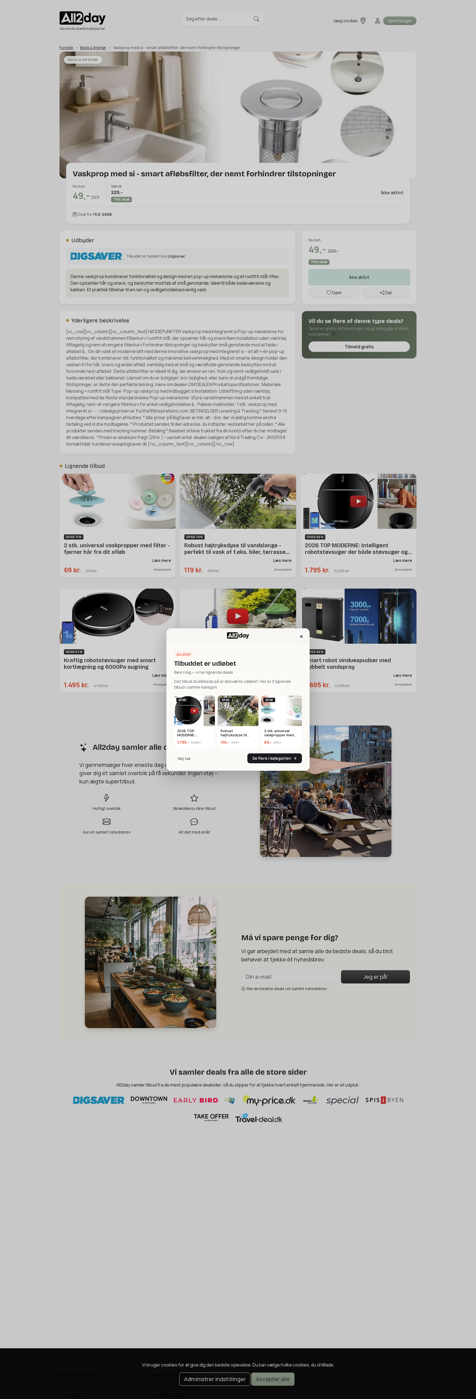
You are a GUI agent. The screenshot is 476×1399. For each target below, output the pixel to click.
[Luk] (301, 636)
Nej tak (184, 758)
